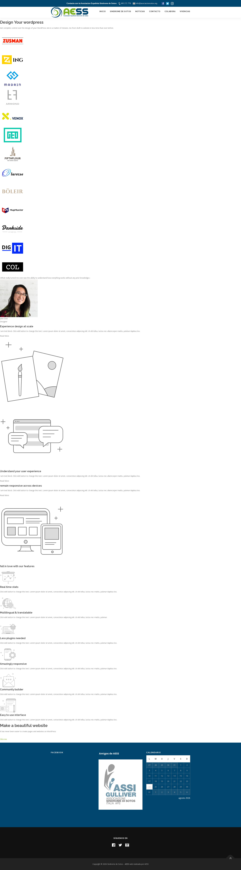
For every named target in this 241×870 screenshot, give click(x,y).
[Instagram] (127, 845)
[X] (120, 845)
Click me (3, 739)
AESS (127, 864)
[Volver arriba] (230, 858)
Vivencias (185, 11)
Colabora (170, 11)
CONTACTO (154, 11)
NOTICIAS (140, 11)
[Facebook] (113, 845)
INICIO (102, 11)
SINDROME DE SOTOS (120, 11)
